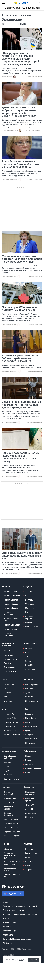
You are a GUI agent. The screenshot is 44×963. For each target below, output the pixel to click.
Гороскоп (29, 714)
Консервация (31, 853)
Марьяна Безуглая (12, 832)
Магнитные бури (32, 739)
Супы (27, 857)
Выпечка (29, 849)
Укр (40, 3)
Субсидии (29, 604)
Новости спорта (31, 643)
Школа (28, 612)
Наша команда (9, 931)
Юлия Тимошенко (11, 828)
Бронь (28, 760)
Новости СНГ (9, 726)
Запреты (29, 809)
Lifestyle (27, 709)
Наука (4, 679)
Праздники (28, 787)
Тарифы (7, 663)
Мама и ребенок (32, 685)
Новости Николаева (8, 634)
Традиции (29, 805)
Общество (28, 587)
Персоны (6, 787)
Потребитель (30, 718)
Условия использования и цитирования (20, 914)
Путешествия (31, 726)
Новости (6, 587)
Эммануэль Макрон (9, 808)
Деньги (7, 651)
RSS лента (7, 943)
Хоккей (28, 661)
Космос (7, 689)
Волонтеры (8, 775)
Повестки (29, 756)
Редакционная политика (13, 910)
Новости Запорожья (8, 613)
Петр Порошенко (11, 824)
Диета (27, 693)
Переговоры (9, 767)
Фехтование (30, 669)
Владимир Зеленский (8, 793)
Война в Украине (10, 751)
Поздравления (31, 743)
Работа (28, 596)
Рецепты (27, 844)
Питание (29, 689)
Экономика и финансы (8, 645)
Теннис (28, 657)
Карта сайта (8, 935)
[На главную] (22, 3)
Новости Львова (11, 608)
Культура (29, 731)
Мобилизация (29, 751)
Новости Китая (10, 731)
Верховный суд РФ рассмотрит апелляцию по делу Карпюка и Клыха (22, 556)
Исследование (31, 701)
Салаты (28, 865)
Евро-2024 (29, 665)
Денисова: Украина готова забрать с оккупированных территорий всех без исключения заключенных (19, 111)
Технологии (9, 685)
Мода (27, 722)
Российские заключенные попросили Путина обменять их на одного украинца (20, 164)
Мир (4, 709)
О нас (5, 902)
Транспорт (8, 655)
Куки (21, 960)
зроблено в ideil (8, 955)
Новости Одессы (11, 604)
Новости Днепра (11, 600)
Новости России (11, 722)
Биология (8, 693)
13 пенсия (8, 849)
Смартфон (8, 701)
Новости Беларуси (12, 735)
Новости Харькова (12, 596)
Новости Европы (11, 714)
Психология (30, 697)
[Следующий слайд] (41, 8)
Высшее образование (31, 617)
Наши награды (9, 923)
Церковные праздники (30, 793)
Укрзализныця (10, 671)
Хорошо (33, 960)
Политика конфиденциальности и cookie (20, 906)
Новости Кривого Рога (11, 620)
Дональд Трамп (10, 798)
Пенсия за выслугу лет (12, 875)
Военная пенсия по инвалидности (12, 863)
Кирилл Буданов (11, 819)
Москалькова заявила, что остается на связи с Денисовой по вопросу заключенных (22, 259)
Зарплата (29, 592)
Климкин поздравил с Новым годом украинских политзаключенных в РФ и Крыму (21, 457)
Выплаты (29, 600)
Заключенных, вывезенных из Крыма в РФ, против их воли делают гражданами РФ (21, 404)
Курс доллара (9, 667)
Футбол (28, 649)
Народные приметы (29, 799)
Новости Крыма (10, 629)
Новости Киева (10, 592)
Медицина (29, 608)
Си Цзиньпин (9, 803)
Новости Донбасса (12, 625)
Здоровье (28, 679)
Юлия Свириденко (12, 836)
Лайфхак (29, 735)
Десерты (29, 861)
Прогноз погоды (32, 627)
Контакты (7, 927)
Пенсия (5, 844)
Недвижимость (10, 659)
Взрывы (7, 762)
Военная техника (11, 779)
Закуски (28, 870)
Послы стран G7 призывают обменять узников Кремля (20, 308)
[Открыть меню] (4, 3)
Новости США (10, 718)
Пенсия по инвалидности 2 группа (10, 855)
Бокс (27, 653)
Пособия (29, 623)
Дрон (6, 697)
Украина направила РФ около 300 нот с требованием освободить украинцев (20, 358)
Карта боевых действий (10, 757)
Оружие (7, 771)
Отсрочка (29, 764)
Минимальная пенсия (10, 869)
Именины (29, 817)
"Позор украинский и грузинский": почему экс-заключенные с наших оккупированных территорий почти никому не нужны (20, 59)
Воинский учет (31, 773)
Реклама (6, 918)
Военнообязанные (33, 768)
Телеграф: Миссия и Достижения (17, 939)
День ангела (30, 813)
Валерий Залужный (8, 814)
